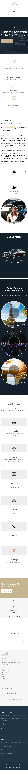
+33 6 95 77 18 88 (14, 13)
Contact (7, 41)
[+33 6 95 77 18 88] (14, 606)
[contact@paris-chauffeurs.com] (14, 600)
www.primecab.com (7, 753)
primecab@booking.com (9, 746)
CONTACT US (6, 591)
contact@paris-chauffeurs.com (14, 604)
